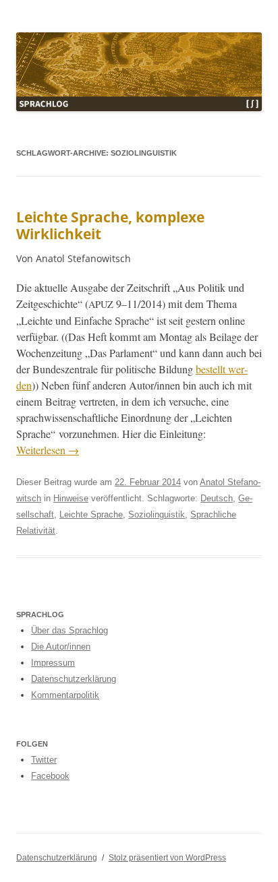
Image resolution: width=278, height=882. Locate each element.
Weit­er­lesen (47, 450)
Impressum (53, 663)
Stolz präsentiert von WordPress (167, 857)
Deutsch (216, 498)
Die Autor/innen (60, 646)
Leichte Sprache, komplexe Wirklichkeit (110, 225)
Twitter (44, 760)
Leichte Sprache (91, 514)
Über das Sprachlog (69, 630)
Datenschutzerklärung (73, 679)
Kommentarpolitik (65, 695)
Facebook (50, 776)
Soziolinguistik (156, 514)
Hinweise (70, 498)
